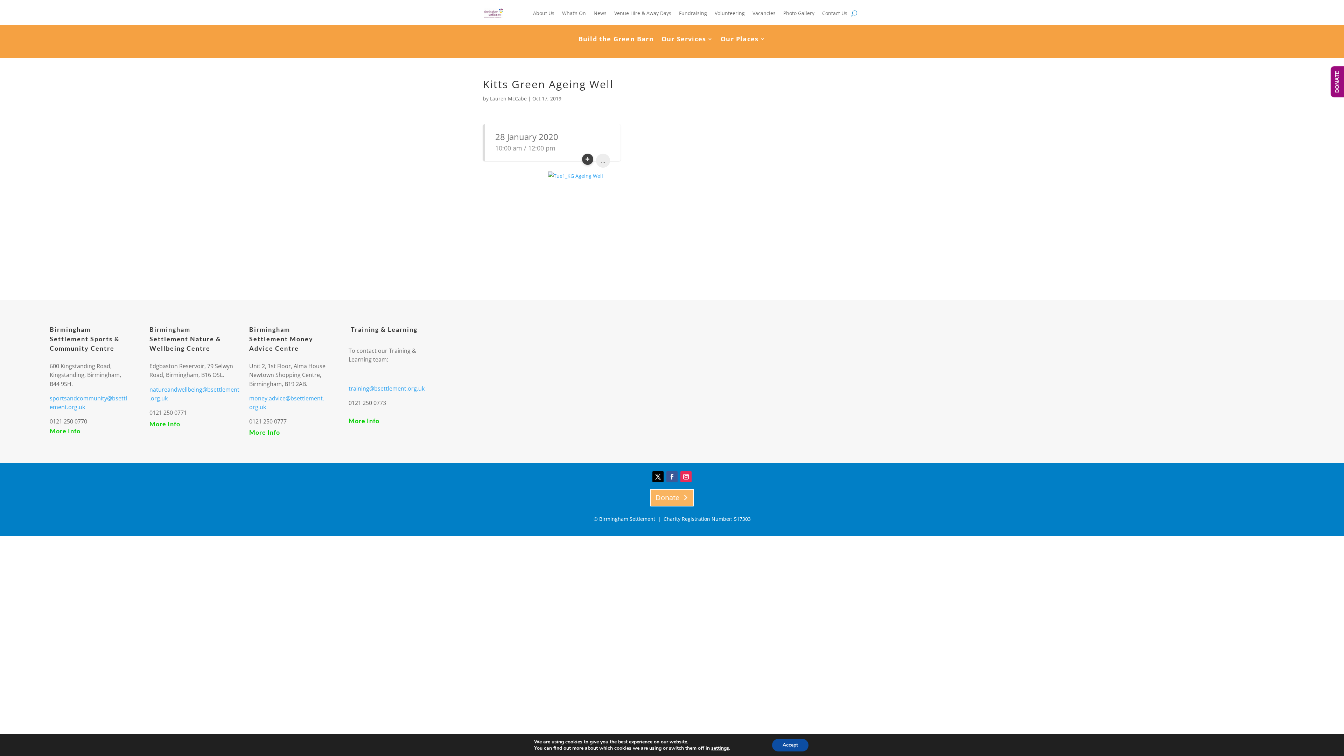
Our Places (739, 39)
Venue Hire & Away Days (642, 13)
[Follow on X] (658, 476)
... (603, 160)
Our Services (684, 39)
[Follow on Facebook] (672, 476)
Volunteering (730, 13)
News (600, 13)
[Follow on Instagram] (686, 476)
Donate (667, 497)
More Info (65, 431)
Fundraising (693, 13)
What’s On (574, 13)
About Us (543, 13)
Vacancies (764, 13)
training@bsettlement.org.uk (387, 388)
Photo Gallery (798, 13)
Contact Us (834, 13)
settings (720, 748)
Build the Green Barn (616, 39)
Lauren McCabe (508, 98)
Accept (790, 745)
